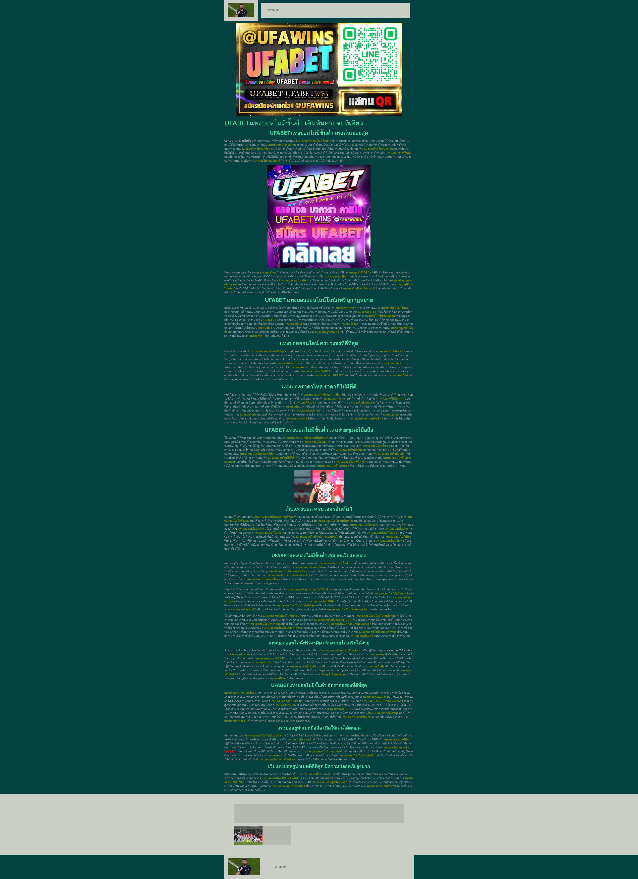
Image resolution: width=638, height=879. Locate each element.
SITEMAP (273, 10)
